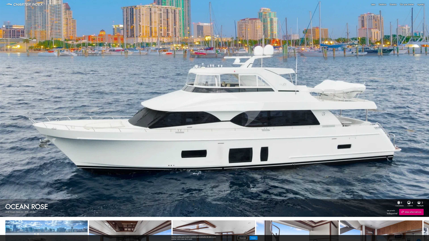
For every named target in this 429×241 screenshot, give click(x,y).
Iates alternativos (413, 212)
